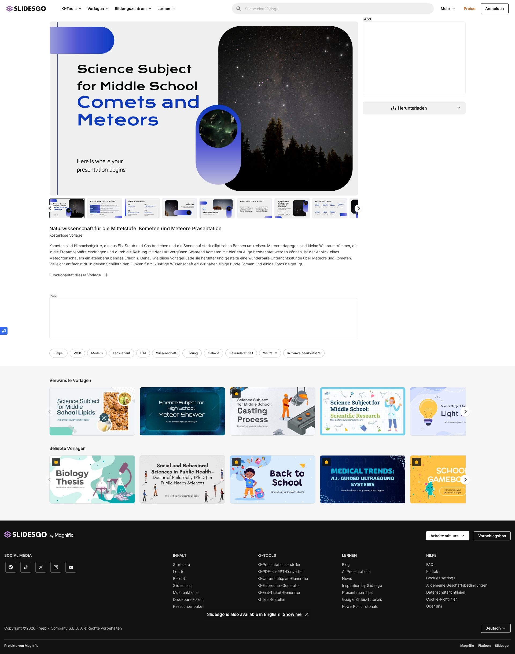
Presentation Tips (357, 592)
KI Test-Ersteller (271, 599)
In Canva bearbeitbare (304, 353)
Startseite (181, 564)
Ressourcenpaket (188, 606)
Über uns (434, 606)
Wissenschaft (166, 353)
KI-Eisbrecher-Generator (279, 585)
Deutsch (493, 628)
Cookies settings (440, 578)
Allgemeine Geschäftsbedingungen (456, 585)
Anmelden (494, 8)
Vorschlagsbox (492, 535)
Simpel (58, 353)
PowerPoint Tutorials (360, 606)
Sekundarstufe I (241, 353)
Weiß (77, 353)
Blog (346, 564)
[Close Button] (306, 614)
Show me (292, 614)
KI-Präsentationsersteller (279, 564)
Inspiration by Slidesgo (362, 585)
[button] (358, 208)
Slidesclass (182, 585)
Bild (143, 353)
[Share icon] (349, 30)
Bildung (192, 353)
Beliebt (179, 578)
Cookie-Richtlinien (442, 599)
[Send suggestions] (4, 331)
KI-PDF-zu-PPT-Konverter (280, 571)
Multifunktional (185, 592)
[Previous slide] (50, 412)
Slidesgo (502, 646)
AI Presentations (356, 571)
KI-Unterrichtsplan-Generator (283, 578)
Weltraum (270, 353)
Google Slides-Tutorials (362, 599)
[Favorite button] (335, 30)
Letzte (178, 571)
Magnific (467, 646)
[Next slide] (350, 108)
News (347, 578)
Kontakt (433, 571)
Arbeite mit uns (444, 535)
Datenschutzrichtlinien (445, 592)
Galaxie (213, 353)
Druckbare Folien (188, 599)
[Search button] (238, 8)
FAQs (430, 564)
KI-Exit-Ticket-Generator (279, 592)
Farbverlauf (121, 353)
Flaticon (484, 646)
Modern (97, 353)
